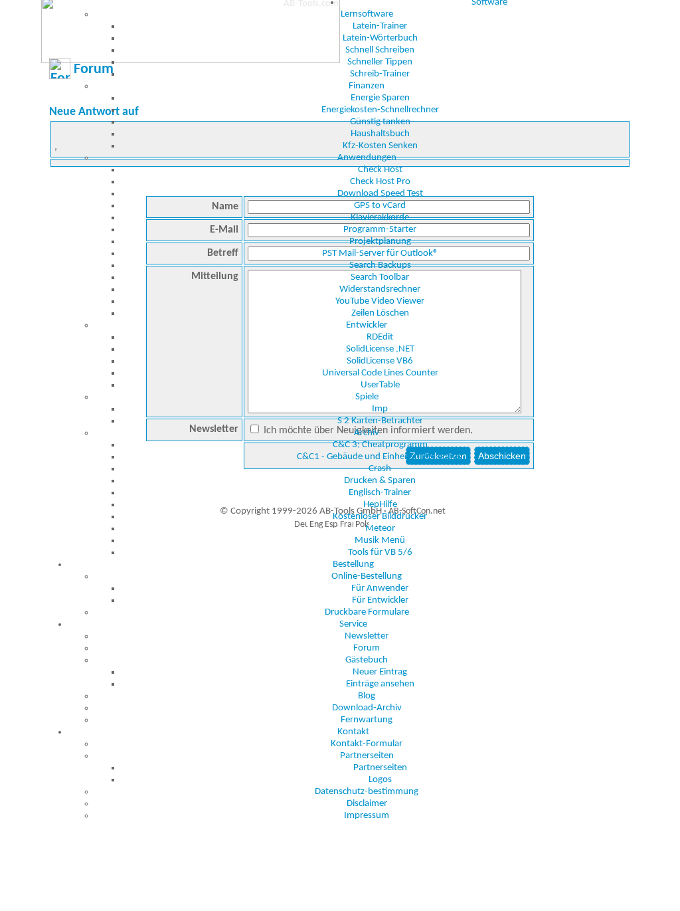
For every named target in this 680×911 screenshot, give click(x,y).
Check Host (380, 170)
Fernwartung (366, 720)
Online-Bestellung (366, 576)
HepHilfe (380, 505)
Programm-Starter (379, 230)
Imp (380, 409)
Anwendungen (366, 158)
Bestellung (353, 564)
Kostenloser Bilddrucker (380, 517)
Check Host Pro (380, 182)
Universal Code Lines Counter (380, 373)
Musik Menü (380, 541)
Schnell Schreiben (379, 50)
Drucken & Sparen (380, 481)
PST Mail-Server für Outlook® (380, 253)
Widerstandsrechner (379, 289)
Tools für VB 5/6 (380, 552)
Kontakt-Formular (366, 744)
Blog (366, 696)
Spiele (367, 397)
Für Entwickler (380, 600)
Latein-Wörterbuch (380, 38)
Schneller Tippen (379, 62)
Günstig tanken (380, 122)
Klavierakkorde (380, 218)
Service (353, 624)
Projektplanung (380, 242)
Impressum (366, 816)
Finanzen (366, 86)
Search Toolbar (380, 277)
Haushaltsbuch (380, 134)
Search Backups (380, 265)
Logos (380, 780)
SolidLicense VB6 (380, 361)
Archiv (366, 433)
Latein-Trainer (380, 26)
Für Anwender (379, 588)
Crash (380, 469)
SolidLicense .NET (380, 349)
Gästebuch (366, 660)
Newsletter (366, 636)
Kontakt (353, 732)
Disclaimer (367, 804)
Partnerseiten (367, 756)
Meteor (380, 529)
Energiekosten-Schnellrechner (380, 110)
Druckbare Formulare (367, 612)
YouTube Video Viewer (379, 301)
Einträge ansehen (380, 684)
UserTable (380, 385)
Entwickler (366, 325)
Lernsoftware (367, 14)
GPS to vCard (380, 206)
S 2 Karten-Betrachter (380, 421)
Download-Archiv (367, 708)
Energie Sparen (380, 98)
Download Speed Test (380, 194)
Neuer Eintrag (380, 672)
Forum (366, 648)
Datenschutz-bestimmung (366, 792)
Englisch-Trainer (380, 493)
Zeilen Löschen (380, 313)
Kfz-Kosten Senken (380, 146)
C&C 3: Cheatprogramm (380, 445)
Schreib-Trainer (380, 74)
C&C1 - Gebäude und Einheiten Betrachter (380, 457)
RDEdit (380, 337)
